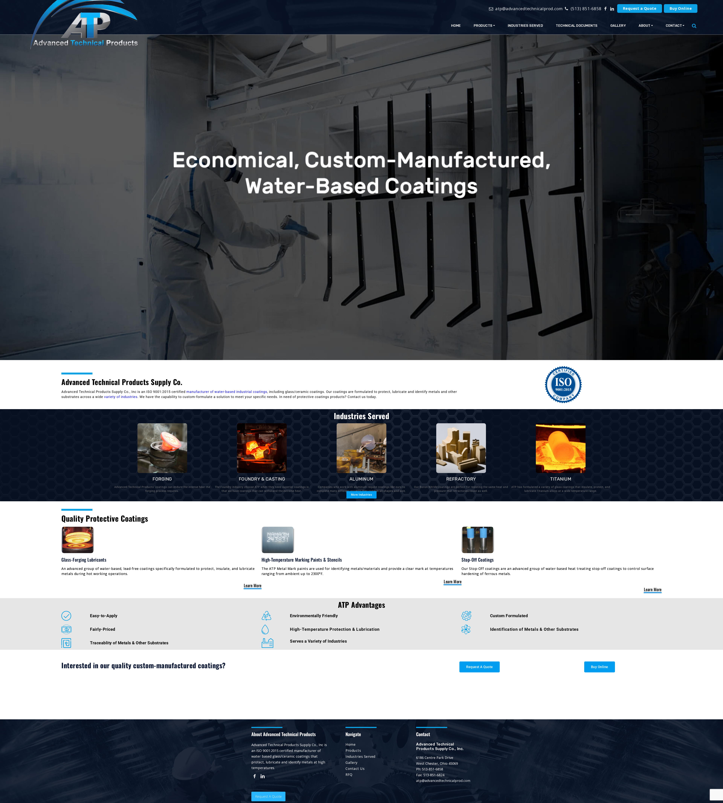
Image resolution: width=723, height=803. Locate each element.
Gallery (618, 26)
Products (483, 26)
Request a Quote (640, 8)
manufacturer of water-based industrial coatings (226, 392)
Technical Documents (577, 26)
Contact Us (355, 768)
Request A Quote (268, 796)
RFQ (348, 774)
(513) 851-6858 (585, 8)
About (645, 26)
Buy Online (681, 8)
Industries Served (525, 26)
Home (456, 26)
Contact (674, 26)
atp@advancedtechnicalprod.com (528, 8)
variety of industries (120, 397)
